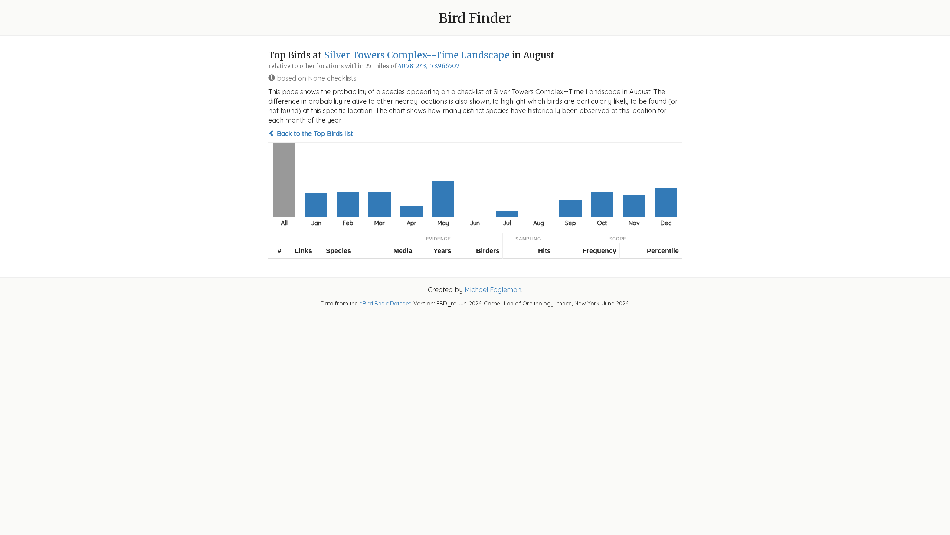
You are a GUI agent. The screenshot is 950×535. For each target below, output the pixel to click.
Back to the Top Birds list (314, 133)
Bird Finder (475, 18)
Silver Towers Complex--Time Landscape (417, 55)
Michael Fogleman (493, 289)
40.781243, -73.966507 (428, 65)
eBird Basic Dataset (385, 303)
